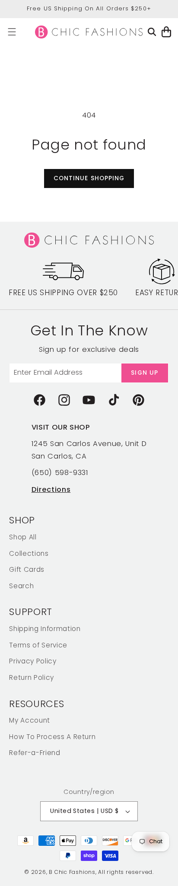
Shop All (22, 537)
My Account (29, 720)
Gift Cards (26, 569)
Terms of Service (38, 645)
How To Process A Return (52, 736)
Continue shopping (89, 178)
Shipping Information (44, 628)
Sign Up (144, 373)
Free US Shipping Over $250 (63, 292)
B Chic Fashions (72, 872)
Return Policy (31, 677)
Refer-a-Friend (34, 752)
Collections (28, 553)
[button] (12, 32)
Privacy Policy (32, 661)
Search (21, 585)
